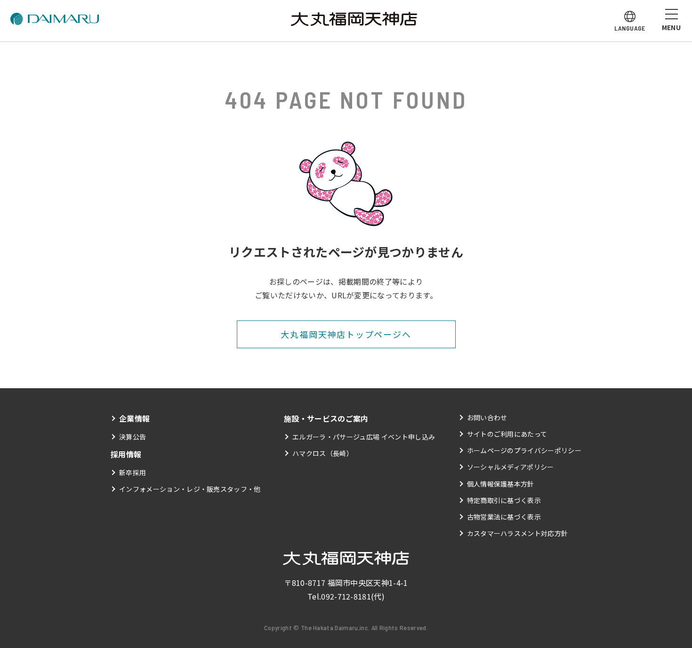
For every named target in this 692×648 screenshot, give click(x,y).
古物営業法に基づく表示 (504, 516)
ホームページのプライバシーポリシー (524, 450)
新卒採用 (132, 472)
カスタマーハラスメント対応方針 (517, 533)
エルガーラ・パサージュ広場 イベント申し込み (363, 436)
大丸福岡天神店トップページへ (346, 334)
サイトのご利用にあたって (507, 434)
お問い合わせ (487, 417)
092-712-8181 (346, 596)
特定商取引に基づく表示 (504, 500)
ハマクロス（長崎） (322, 453)
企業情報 (134, 418)
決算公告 (132, 436)
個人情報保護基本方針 (500, 483)
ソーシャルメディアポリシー (510, 467)
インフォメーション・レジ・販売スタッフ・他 (190, 489)
